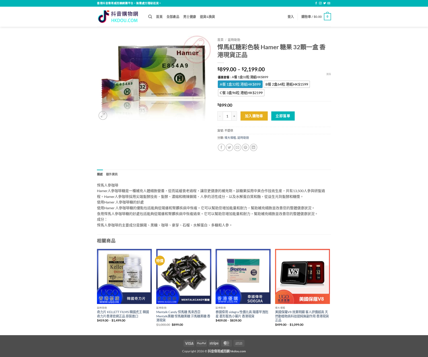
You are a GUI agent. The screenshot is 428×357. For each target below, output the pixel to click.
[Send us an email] (328, 3)
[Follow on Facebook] (316, 3)
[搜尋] (150, 16)
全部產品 (173, 16)
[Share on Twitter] (229, 147)
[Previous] (97, 291)
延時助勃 (234, 39)
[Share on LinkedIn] (253, 147)
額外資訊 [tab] (112, 174)
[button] (291, 17)
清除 (328, 74)
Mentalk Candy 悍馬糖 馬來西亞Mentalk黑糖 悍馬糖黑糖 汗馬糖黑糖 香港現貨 (183, 316)
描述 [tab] (100, 174)
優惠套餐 (223, 77)
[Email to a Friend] (237, 147)
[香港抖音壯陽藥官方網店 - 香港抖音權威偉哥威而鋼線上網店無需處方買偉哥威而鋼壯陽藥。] (119, 16)
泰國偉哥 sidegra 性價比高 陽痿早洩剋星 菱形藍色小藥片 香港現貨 (242, 314)
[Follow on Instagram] (320, 3)
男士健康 (189, 16)
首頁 (159, 16)
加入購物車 (254, 116)
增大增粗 (230, 137)
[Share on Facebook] (221, 147)
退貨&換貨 (207, 16)
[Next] (329, 291)
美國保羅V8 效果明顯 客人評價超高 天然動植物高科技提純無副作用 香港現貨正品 (302, 316)
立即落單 (283, 116)
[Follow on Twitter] (324, 3)
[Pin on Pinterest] (245, 147)
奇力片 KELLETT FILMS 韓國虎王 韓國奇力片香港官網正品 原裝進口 (123, 314)
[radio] (240, 84)
